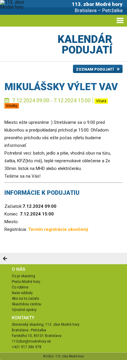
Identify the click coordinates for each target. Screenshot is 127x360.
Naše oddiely (22, 293)
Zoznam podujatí (95, 69)
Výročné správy (24, 310)
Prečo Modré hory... (27, 282)
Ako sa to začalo (25, 298)
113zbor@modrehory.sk (31, 341)
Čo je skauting (23, 276)
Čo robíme (20, 287)
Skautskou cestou (26, 304)
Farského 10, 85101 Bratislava (36, 336)
